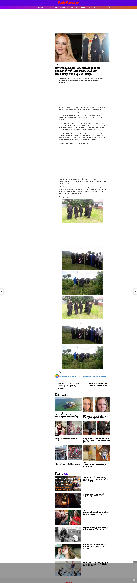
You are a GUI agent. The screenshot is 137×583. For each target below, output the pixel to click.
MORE (95, 7)
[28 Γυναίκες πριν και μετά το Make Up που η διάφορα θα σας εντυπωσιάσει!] (96, 404)
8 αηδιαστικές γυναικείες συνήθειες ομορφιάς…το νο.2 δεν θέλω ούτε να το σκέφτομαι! (95, 546)
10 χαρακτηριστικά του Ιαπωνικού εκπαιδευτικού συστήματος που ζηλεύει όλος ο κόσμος (95, 479)
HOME (38, 7)
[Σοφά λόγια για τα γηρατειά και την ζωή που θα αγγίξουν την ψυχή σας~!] (68, 534)
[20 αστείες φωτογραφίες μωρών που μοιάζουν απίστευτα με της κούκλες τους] (68, 428)
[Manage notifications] (134, 580)
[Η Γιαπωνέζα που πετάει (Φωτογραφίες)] (68, 452)
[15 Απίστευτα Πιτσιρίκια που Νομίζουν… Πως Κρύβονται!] (96, 453)
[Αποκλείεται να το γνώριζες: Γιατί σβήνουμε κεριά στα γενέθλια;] (68, 500)
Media (85, 413)
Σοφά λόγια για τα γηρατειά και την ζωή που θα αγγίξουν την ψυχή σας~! (95, 528)
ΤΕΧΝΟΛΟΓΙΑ (70, 7)
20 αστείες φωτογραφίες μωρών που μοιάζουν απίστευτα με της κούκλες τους (68, 439)
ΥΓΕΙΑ (76, 7)
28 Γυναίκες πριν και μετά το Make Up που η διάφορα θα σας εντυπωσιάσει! (96, 417)
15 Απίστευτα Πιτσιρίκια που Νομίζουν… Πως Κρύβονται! (95, 465)
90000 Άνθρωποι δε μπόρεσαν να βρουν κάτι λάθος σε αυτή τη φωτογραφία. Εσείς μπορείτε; (96, 440)
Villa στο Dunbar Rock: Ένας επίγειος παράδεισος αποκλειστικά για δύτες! (66, 416)
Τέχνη (57, 462)
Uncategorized (59, 412)
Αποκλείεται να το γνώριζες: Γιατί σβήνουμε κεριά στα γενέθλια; (93, 495)
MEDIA (43, 7)
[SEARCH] (109, 7)
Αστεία (57, 436)
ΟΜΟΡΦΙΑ (82, 7)
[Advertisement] (68, 20)
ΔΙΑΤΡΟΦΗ (89, 7)
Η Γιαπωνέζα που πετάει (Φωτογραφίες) (67, 464)
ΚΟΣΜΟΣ (62, 7)
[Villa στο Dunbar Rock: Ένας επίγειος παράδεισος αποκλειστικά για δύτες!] (68, 404)
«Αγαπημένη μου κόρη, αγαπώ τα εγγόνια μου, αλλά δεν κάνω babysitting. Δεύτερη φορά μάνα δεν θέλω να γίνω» (96, 512)
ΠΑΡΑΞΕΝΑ (55, 7)
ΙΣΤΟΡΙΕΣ (48, 7)
